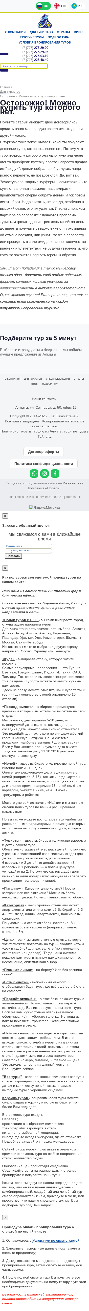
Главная (6, 87)
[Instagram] (44, 473)
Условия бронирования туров (45, 42)
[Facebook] (55, 473)
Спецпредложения (58, 379)
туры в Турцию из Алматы (41, 431)
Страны (63, 32)
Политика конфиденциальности (43, 464)
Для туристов (41, 32)
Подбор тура (58, 37)
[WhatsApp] (34, 473)
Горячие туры (32, 37)
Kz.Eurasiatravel (44, 21)
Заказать (13, 556)
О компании (15, 32)
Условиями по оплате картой (55, 1240)
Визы (78, 32)
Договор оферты (43, 451)
